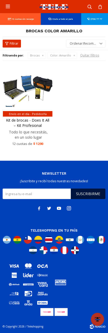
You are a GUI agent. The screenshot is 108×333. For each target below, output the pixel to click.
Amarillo (60, 55)
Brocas (35, 55)
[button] (89, 6)
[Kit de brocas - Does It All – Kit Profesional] (28, 89)
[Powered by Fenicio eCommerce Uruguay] (97, 326)
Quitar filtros (89, 55)
